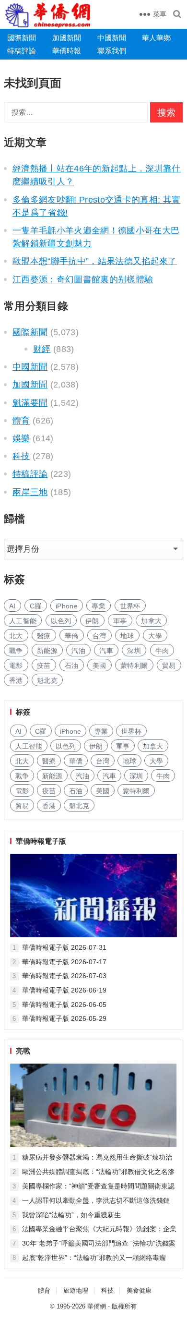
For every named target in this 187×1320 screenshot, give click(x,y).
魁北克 (47, 680)
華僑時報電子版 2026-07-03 (64, 976)
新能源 (47, 650)
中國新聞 (111, 38)
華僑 (72, 636)
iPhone (67, 606)
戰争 (16, 650)
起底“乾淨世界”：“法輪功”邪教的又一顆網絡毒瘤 (94, 1257)
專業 (98, 606)
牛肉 (162, 650)
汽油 (78, 650)
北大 (16, 636)
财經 (42, 349)
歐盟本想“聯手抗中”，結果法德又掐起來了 (94, 261)
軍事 (120, 621)
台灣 (99, 636)
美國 (99, 665)
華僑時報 (66, 51)
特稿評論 (21, 51)
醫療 (44, 636)
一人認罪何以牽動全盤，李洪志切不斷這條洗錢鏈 (96, 1200)
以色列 (61, 621)
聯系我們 (111, 51)
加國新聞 (66, 38)
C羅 (36, 606)
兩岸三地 (29, 492)
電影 (16, 665)
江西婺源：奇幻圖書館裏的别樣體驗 (82, 279)
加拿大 (151, 621)
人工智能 (22, 621)
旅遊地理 (75, 1290)
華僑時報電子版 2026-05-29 (64, 1018)
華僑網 (96, 1306)
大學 (155, 636)
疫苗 (44, 665)
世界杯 (130, 606)
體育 (21, 420)
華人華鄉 (156, 38)
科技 (21, 456)
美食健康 (139, 1290)
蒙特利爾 (134, 665)
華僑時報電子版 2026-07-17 (64, 962)
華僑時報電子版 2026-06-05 (64, 1004)
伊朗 (92, 621)
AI (12, 606)
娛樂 (21, 438)
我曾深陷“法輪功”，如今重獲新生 (71, 1215)
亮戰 (23, 1051)
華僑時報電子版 (41, 841)
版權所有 (124, 1306)
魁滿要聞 (29, 403)
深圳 (134, 650)
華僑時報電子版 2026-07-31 (64, 947)
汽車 (106, 650)
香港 (16, 680)
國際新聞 (21, 38)
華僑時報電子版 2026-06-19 (64, 990)
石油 (72, 665)
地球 (127, 636)
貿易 (169, 665)
